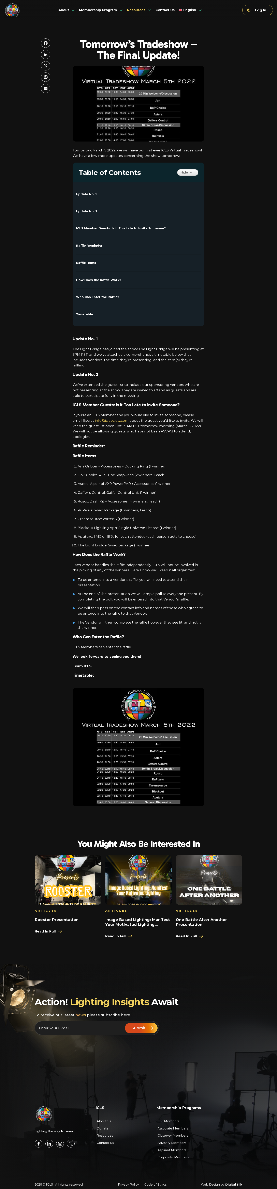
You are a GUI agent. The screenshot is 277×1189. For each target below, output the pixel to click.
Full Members (168, 1121)
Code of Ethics (155, 1184)
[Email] (45, 88)
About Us (104, 1121)
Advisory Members (172, 1143)
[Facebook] (45, 43)
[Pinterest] (45, 77)
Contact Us (105, 1143)
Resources (105, 1135)
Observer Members (173, 1135)
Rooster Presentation (56, 919)
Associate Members (173, 1128)
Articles (46, 910)
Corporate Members (173, 1157)
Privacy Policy (128, 1184)
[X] (45, 65)
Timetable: (85, 314)
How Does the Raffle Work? (98, 280)
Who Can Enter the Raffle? (97, 297)
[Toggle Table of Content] (187, 172)
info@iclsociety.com (112, 420)
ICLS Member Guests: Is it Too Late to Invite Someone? (121, 228)
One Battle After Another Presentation (201, 922)
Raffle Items (86, 263)
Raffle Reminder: (89, 245)
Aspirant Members (172, 1150)
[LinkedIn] (45, 54)
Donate (102, 1128)
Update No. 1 (86, 194)
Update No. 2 (86, 211)
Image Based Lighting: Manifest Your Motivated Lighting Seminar (137, 922)
